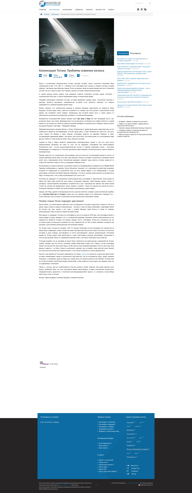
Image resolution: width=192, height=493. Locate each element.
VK (138, 9)
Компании (67, 10)
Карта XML (103, 469)
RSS (145, 9)
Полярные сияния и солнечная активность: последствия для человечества (132, 131)
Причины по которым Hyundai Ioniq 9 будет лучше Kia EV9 (134, 106)
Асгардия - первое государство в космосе (132, 121)
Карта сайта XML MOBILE (108, 471)
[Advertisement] (76, 294)
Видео (111, 10)
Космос (45, 76)
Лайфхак (79, 10)
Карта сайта (103, 467)
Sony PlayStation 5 (105, 443)
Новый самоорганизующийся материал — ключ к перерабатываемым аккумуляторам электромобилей (133, 90)
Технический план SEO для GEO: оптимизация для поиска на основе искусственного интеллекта (134, 96)
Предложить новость (106, 465)
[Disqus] (76, 334)
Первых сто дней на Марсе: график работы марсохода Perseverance (133, 125)
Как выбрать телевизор (107, 422)
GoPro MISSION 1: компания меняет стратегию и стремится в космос (133, 68)
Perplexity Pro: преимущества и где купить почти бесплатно (134, 84)
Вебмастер (100, 10)
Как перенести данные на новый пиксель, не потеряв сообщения (132, 60)
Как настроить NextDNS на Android (129, 102)
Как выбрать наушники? (107, 424)
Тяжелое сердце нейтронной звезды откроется (135, 128)
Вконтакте (134, 465)
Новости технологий (106, 460)
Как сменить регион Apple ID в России (130, 64)
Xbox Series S (103, 448)
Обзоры (89, 10)
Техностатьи (103, 462)
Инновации (54, 10)
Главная (42, 10)
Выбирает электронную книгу (109, 431)
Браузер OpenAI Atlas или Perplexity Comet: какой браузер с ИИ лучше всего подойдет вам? (134, 72)
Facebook (134, 471)
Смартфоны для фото (106, 429)
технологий (85, 254)
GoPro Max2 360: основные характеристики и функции (133, 79)
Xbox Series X (103, 446)
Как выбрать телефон (106, 427)
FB (141, 9)
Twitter (133, 474)
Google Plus (135, 468)
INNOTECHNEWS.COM (65, 485)
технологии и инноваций (133, 483)
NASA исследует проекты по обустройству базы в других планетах (134, 135)
